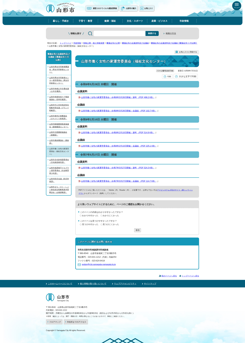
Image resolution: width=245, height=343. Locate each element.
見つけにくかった (111, 224)
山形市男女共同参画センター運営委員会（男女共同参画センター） (59, 80)
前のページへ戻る (169, 276)
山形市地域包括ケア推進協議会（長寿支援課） (59, 98)
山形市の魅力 (131, 8)
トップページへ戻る (190, 276)
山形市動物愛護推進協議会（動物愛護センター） (59, 125)
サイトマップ (150, 284)
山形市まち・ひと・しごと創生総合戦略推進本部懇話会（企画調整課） (59, 189)
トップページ (65, 43)
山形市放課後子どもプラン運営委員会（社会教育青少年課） (59, 170)
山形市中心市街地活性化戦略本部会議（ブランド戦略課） (59, 107)
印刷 (169, 76)
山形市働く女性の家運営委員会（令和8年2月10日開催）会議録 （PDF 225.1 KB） (118, 146)
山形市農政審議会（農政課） (59, 141)
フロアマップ (55, 322)
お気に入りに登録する (188, 52)
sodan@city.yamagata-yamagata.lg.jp (99, 264)
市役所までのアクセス (76, 322)
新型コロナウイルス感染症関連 (105, 8)
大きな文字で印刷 (187, 76)
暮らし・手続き (61, 21)
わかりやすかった (90, 215)
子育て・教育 (85, 21)
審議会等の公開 (113, 43)
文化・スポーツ (135, 21)
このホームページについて (60, 284)
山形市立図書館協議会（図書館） (58, 133)
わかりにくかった (111, 215)
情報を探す (76, 33)
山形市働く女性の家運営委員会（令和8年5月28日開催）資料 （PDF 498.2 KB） (117, 97)
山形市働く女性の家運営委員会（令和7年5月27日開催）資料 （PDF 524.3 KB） (117, 168)
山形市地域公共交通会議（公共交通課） (59, 90)
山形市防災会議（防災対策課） (59, 180)
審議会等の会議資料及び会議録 (135, 43)
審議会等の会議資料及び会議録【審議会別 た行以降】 (174, 43)
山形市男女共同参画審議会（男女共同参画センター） (59, 69)
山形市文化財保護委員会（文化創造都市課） (59, 161)
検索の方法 (171, 33)
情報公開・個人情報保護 (93, 43)
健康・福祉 (110, 21)
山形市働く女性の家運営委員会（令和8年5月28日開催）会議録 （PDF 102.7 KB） (118, 111)
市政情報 (184, 21)
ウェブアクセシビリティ (125, 284)
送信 (138, 230)
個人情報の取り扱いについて (93, 284)
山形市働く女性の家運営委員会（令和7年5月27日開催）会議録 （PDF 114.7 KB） (118, 181)
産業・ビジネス (159, 21)
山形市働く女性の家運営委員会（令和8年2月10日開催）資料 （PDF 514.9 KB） (117, 132)
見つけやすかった (90, 224)
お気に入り (148, 8)
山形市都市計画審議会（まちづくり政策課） (58, 117)
